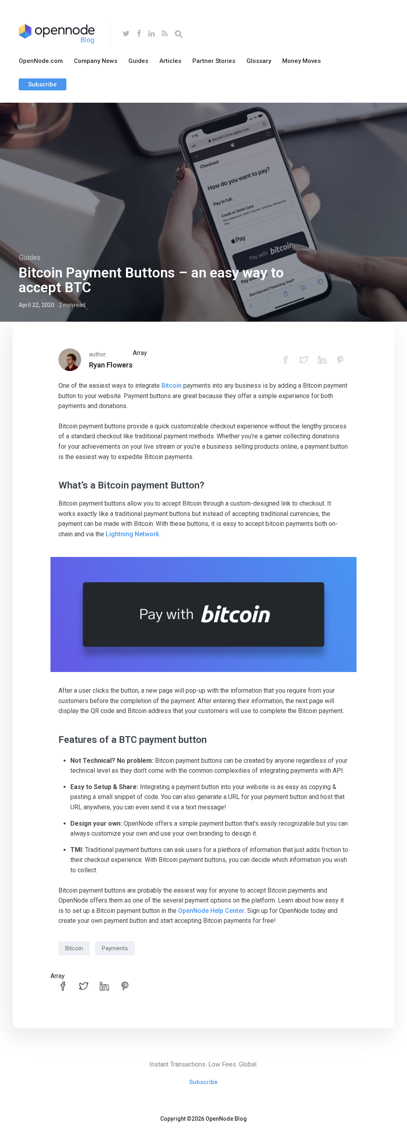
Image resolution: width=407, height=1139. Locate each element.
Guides (138, 60)
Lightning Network (132, 534)
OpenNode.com (41, 60)
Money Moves (301, 60)
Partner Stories (213, 60)
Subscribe (42, 84)
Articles (170, 60)
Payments (115, 948)
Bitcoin (171, 385)
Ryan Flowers (111, 365)
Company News (95, 60)
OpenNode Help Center (211, 910)
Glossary (258, 60)
